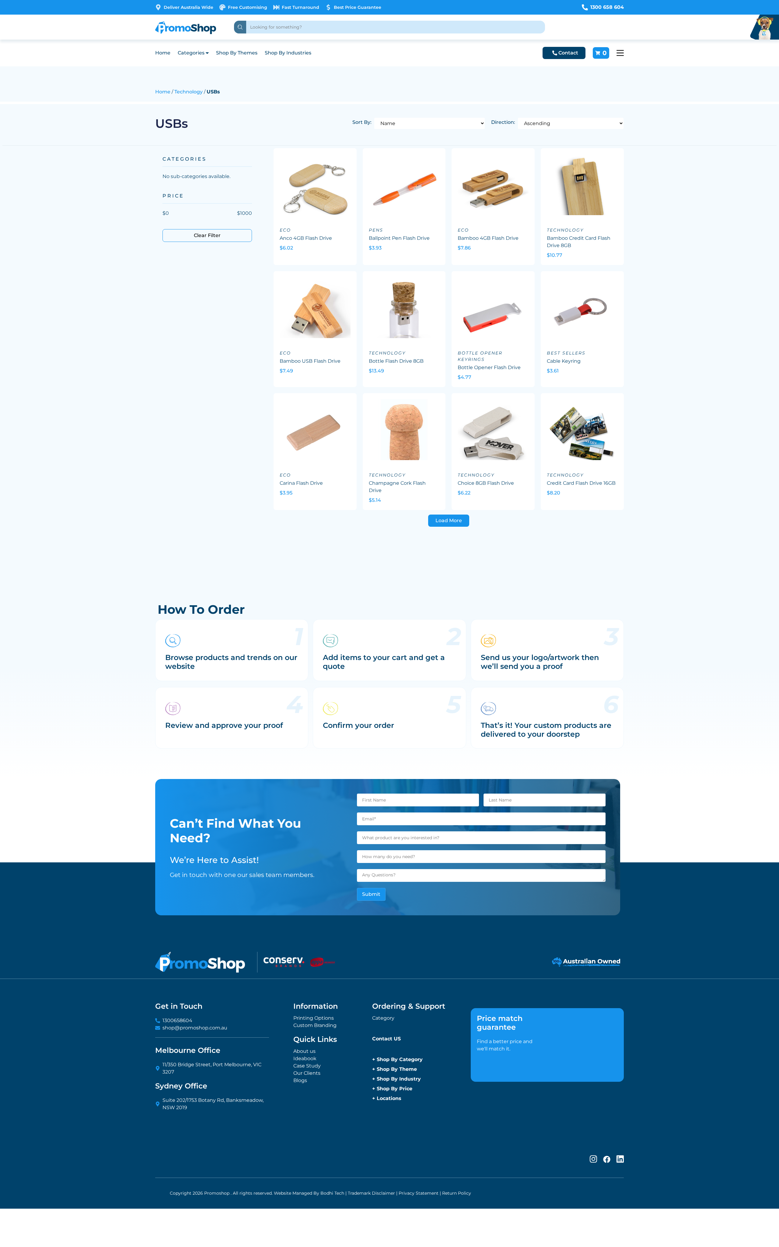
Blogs (300, 1080)
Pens (376, 230)
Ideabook (304, 1058)
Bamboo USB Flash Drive (310, 361)
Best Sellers (566, 353)
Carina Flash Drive (301, 483)
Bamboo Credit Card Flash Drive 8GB (578, 241)
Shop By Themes (236, 53)
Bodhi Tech (332, 1193)
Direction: (503, 122)
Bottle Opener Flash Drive (489, 367)
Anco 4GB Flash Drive (306, 238)
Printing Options (313, 1018)
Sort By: (362, 122)
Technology (188, 92)
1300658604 (177, 1020)
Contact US (386, 1039)
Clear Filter (207, 235)
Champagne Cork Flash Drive (397, 486)
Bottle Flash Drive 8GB (396, 361)
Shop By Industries (288, 53)
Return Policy (456, 1193)
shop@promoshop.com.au (194, 1028)
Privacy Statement (418, 1193)
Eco (285, 230)
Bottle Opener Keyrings (480, 356)
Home (162, 53)
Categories (191, 53)
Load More (448, 520)
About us (304, 1051)
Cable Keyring (564, 361)
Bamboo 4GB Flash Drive (488, 238)
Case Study (307, 1066)
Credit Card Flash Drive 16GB (581, 483)
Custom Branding (315, 1025)
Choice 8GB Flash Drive (486, 483)
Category (383, 1018)
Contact (568, 53)
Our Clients (306, 1073)
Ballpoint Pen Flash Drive (399, 238)
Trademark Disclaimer (371, 1193)
